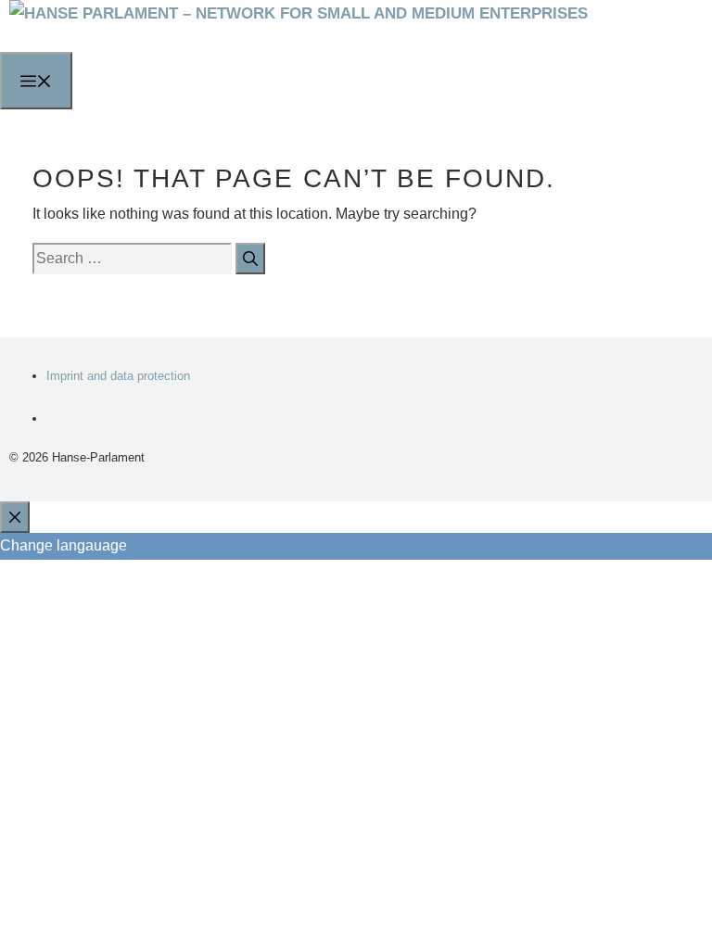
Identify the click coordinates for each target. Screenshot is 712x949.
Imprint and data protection (118, 376)
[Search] (250, 259)
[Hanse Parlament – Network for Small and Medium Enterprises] (298, 13)
